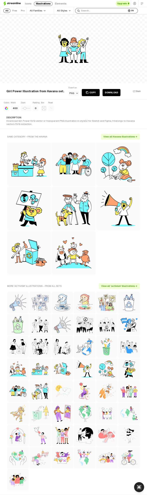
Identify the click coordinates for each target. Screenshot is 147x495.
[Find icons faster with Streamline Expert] (139, 487)
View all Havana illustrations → (120, 136)
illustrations (43, 3)
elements (61, 3)
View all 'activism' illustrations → (119, 286)
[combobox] (101, 10)
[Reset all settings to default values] (51, 108)
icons (28, 3)
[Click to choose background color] (44, 108)
